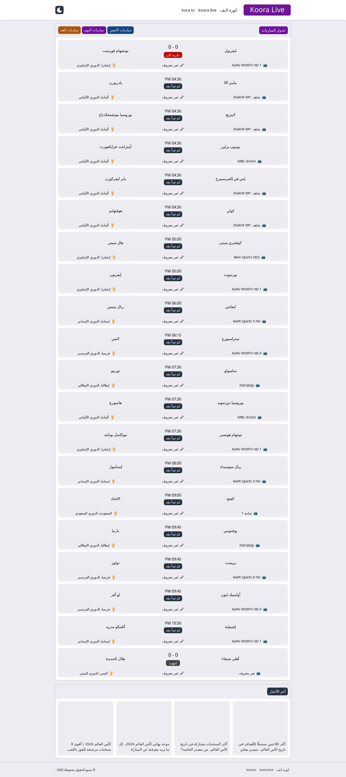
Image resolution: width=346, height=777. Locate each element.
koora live (207, 10)
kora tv (188, 10)
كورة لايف (228, 10)
